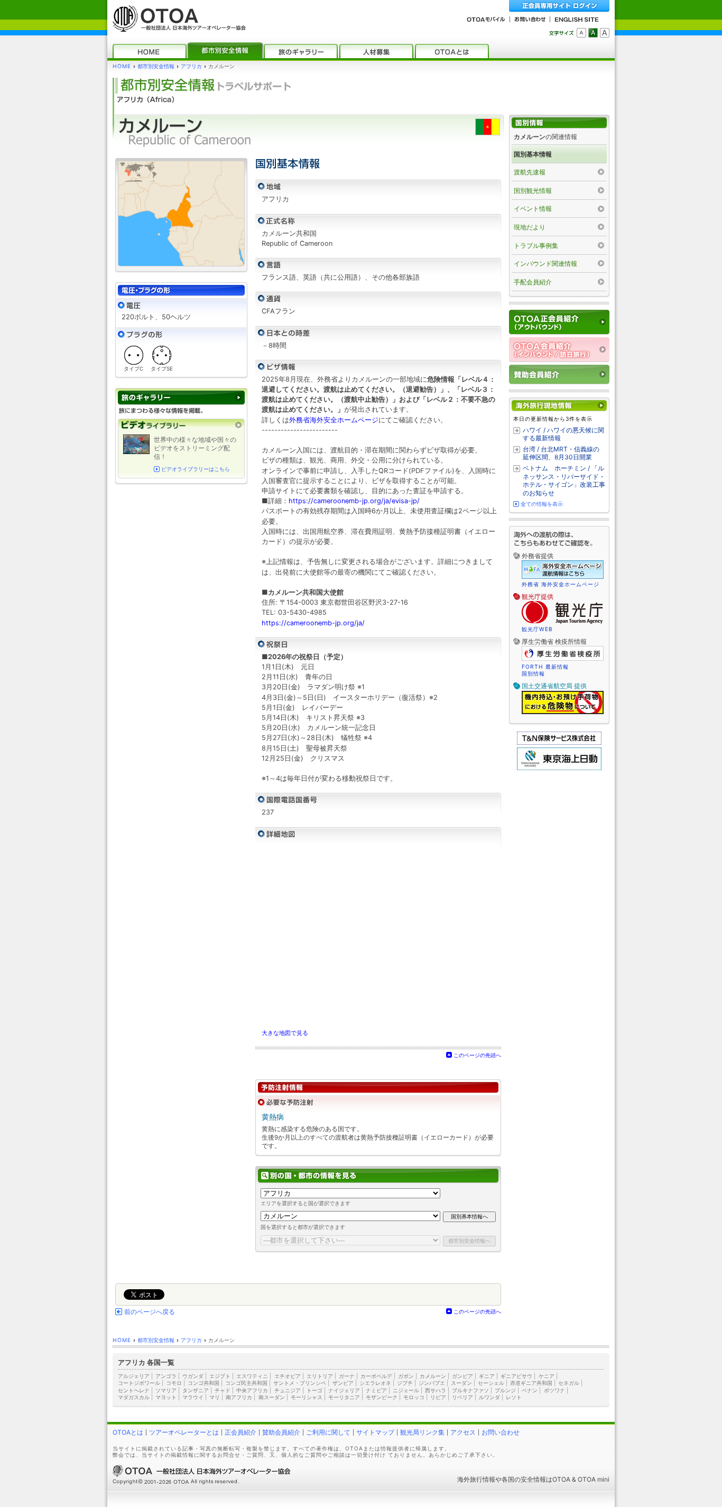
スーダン (461, 1383)
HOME (122, 66)
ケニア (546, 1376)
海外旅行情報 (476, 1479)
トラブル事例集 (536, 245)
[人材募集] (376, 51)
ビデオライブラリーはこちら (195, 469)
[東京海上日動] (559, 768)
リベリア (462, 1397)
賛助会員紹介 (281, 1432)
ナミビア (376, 1390)
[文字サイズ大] (604, 33)
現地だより (529, 227)
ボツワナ (554, 1390)
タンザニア (195, 1390)
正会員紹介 (240, 1432)
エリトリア (320, 1376)
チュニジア (287, 1390)
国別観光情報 (533, 191)
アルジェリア (134, 1376)
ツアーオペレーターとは (184, 1432)
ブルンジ (505, 1390)
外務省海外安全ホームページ (333, 420)
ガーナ (347, 1376)
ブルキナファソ (470, 1390)
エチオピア (287, 1376)
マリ (214, 1397)
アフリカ (191, 66)
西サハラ (435, 1390)
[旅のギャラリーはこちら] (181, 398)
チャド (222, 1390)
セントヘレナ (134, 1390)
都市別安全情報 (155, 66)
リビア (438, 1397)
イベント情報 (533, 208)
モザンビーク (381, 1397)
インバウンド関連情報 (545, 263)
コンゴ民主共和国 (246, 1383)
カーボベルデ (376, 1376)
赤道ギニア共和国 (531, 1383)
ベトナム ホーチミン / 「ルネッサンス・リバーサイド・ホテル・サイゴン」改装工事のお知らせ (564, 480)
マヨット (166, 1397)
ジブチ (405, 1383)
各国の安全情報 (524, 1479)
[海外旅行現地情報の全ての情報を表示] (559, 405)
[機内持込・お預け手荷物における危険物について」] (563, 712)
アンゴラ (166, 1376)
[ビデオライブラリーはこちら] (181, 425)
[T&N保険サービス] (559, 742)
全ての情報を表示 (542, 504)
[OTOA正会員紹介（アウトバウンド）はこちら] (559, 322)
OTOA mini (593, 1479)
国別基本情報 (533, 154)
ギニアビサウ (516, 1376)
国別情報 (533, 673)
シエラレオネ (375, 1383)
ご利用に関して (328, 1432)
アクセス (463, 1432)
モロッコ (413, 1397)
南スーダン (271, 1397)
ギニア (487, 1376)
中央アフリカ (252, 1390)
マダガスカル (134, 1397)
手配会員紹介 (533, 282)
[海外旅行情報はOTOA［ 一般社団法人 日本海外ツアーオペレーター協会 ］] (176, 27)
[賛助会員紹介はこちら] (559, 374)
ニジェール (406, 1390)
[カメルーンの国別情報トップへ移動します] (559, 122)
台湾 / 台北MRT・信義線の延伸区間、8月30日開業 (561, 453)
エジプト (219, 1376)
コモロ (174, 1383)
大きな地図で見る (285, 1033)
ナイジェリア (344, 1390)
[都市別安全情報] (225, 51)
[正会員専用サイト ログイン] (559, 6)
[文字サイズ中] (593, 33)
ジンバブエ (432, 1383)
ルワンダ (489, 1397)
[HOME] (150, 51)
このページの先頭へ (477, 1055)
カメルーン (433, 1376)
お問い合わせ (501, 1432)
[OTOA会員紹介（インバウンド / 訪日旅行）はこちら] (559, 349)
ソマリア (166, 1390)
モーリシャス (306, 1397)
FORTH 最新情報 (545, 666)
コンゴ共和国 (203, 1383)
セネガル (568, 1383)
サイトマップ (375, 1432)
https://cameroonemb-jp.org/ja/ (313, 623)
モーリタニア (344, 1397)
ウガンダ (192, 1376)
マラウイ (192, 1397)
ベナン (530, 1390)
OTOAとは (128, 1432)
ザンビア (343, 1383)
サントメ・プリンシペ (299, 1383)
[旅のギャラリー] (301, 51)
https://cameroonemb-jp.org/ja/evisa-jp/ (354, 501)
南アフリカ (239, 1397)
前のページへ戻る (149, 1312)
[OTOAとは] (452, 51)
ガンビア (462, 1376)
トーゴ (314, 1390)
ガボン (406, 1376)
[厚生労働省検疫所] (563, 659)
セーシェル (491, 1383)
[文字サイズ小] (581, 33)
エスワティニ (252, 1376)
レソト (514, 1397)
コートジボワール (139, 1383)
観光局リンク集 (422, 1432)
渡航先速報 (529, 172)
